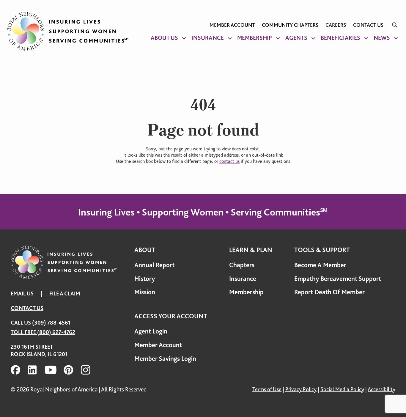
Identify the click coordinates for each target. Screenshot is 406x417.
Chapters (241, 265)
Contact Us (368, 25)
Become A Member (320, 265)
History (144, 278)
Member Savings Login (165, 358)
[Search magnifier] (395, 25)
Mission (144, 292)
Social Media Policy (342, 389)
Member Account (232, 25)
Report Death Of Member (329, 292)
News (382, 37)
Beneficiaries (340, 37)
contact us (229, 161)
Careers (335, 25)
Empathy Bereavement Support (337, 278)
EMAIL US (22, 293)
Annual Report (154, 265)
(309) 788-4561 (51, 323)
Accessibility (381, 389)
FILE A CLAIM (64, 293)
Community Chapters (290, 25)
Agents (296, 37)
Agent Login (150, 331)
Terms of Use (266, 389)
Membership (254, 37)
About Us (164, 37)
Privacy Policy (301, 389)
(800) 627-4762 (56, 332)
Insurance (207, 37)
